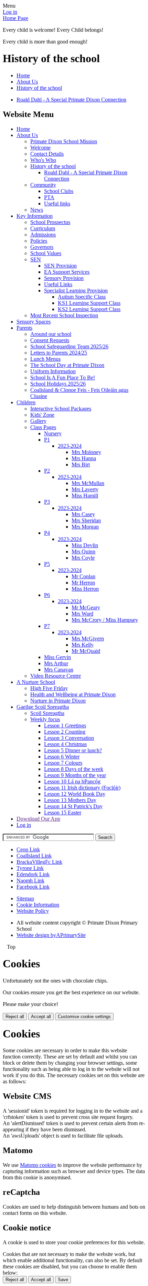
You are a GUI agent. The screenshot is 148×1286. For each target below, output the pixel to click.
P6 (47, 595)
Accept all (41, 1016)
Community (43, 185)
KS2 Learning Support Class (89, 309)
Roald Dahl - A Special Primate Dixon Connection (71, 100)
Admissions (43, 235)
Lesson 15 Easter (62, 812)
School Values (45, 253)
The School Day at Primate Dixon (67, 365)
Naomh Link (30, 880)
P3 (47, 502)
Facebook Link (33, 887)
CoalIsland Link (34, 856)
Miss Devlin (85, 545)
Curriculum (42, 228)
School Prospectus (50, 222)
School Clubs (58, 191)
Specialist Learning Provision (76, 290)
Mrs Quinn (83, 551)
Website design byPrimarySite (51, 935)
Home (23, 75)
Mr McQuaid (86, 651)
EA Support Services (66, 272)
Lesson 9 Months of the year (75, 775)
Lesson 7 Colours (63, 763)
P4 (47, 533)
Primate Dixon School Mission (63, 141)
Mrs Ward (82, 614)
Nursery (53, 433)
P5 (47, 564)
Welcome (40, 148)
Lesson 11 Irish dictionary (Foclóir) (82, 788)
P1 (47, 440)
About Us (27, 82)
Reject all (15, 1016)
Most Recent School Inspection (64, 315)
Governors (41, 247)
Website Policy (33, 911)
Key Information (35, 216)
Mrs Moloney (86, 452)
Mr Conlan (83, 576)
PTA (49, 197)
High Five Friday (49, 688)
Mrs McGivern (88, 638)
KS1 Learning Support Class (89, 303)
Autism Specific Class (82, 297)
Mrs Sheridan (86, 520)
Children (26, 402)
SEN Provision (60, 266)
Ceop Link (28, 849)
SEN (35, 259)
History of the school (39, 88)
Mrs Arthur (56, 663)
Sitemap (25, 898)
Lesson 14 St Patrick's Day (73, 806)
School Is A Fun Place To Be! (62, 377)
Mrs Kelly (83, 645)
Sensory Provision (64, 278)
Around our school (50, 334)
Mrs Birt (81, 464)
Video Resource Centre (55, 676)
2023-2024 (70, 446)
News (36, 210)
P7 (47, 626)
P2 (47, 471)
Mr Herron (83, 583)
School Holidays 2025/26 (58, 384)
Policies (38, 241)
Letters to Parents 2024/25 (58, 353)
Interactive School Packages (60, 409)
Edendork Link (33, 874)
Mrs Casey (83, 514)
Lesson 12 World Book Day (74, 794)
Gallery (38, 421)
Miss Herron (85, 589)
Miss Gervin (57, 657)
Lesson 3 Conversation (69, 738)
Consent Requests (49, 340)
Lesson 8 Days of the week (73, 769)
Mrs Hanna (84, 458)
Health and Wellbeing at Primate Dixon (73, 694)
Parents (24, 328)
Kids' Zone (42, 415)
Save (63, 1279)
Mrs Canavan (58, 670)
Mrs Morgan (85, 527)
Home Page (15, 18)
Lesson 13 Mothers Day (70, 800)
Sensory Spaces (34, 322)
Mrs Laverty (85, 489)
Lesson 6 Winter (62, 757)
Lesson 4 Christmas (65, 744)
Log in (10, 12)
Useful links (57, 203)
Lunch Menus (45, 359)
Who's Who (43, 160)
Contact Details (47, 154)
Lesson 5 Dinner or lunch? (73, 750)
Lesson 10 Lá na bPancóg (72, 781)
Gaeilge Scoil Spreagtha (43, 707)
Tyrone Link (30, 868)
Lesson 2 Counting (64, 732)
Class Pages (43, 427)
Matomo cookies (38, 1165)
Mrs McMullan (88, 483)
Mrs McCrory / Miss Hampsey (105, 620)
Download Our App (38, 819)
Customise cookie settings (84, 1016)
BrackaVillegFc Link (39, 862)
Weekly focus (45, 719)
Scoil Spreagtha (47, 713)
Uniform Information (53, 371)
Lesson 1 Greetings (65, 725)
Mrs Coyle (83, 558)
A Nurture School (36, 682)
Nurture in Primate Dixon (58, 701)
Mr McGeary (86, 607)
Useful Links (58, 284)
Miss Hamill (85, 496)
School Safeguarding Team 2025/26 (69, 346)
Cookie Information (38, 905)
